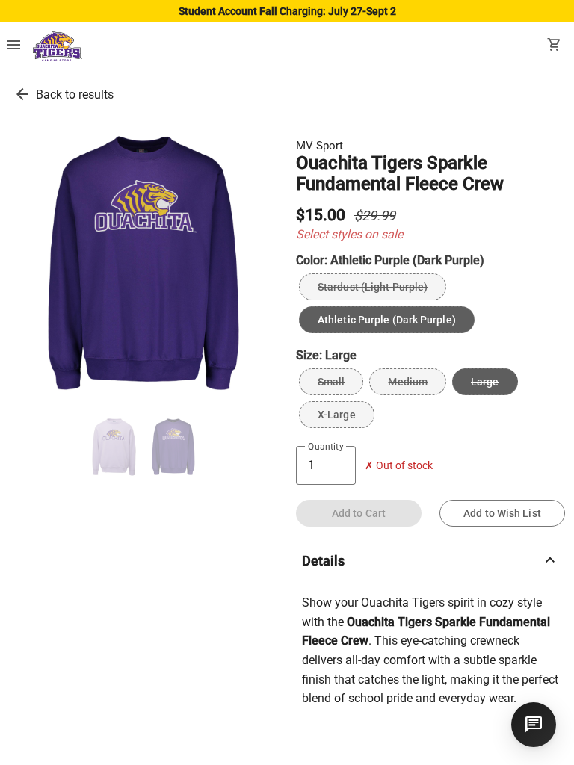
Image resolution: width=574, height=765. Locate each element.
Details (430, 560)
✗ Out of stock (399, 465)
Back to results (75, 94)
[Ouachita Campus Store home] (57, 46)
